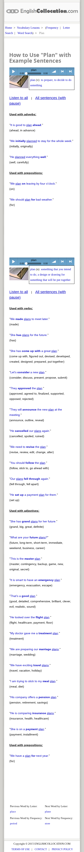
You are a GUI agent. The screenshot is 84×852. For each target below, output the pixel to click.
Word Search (25, 33)
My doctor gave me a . (34, 633)
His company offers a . (33, 697)
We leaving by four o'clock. (33, 183)
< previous (62, 71)
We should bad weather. (31, 199)
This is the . (25, 558)
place (13, 811)
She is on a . (27, 729)
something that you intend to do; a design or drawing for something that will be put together (50, 274)
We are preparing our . (35, 649)
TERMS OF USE (20, 849)
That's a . (23, 596)
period (13, 823)
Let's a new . (27, 372)
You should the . (28, 462)
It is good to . (26, 125)
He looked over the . (30, 617)
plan (32, 80)
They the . (26, 388)
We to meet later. (29, 319)
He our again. (30, 430)
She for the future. (29, 335)
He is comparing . (32, 713)
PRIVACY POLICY (62, 849)
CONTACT (41, 849)
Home (8, 27)
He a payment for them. (33, 494)
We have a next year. (29, 755)
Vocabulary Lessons (28, 27)
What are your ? (28, 537)
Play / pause (13, 71)
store (47, 823)
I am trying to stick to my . (33, 681)
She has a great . (34, 351)
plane (48, 811)
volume (54, 71)
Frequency (52, 27)
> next (70, 71)
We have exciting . (30, 665)
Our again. (29, 478)
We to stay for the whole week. (41, 141)
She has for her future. (33, 521)
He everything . (28, 157)
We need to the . (28, 446)
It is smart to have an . (35, 580)
